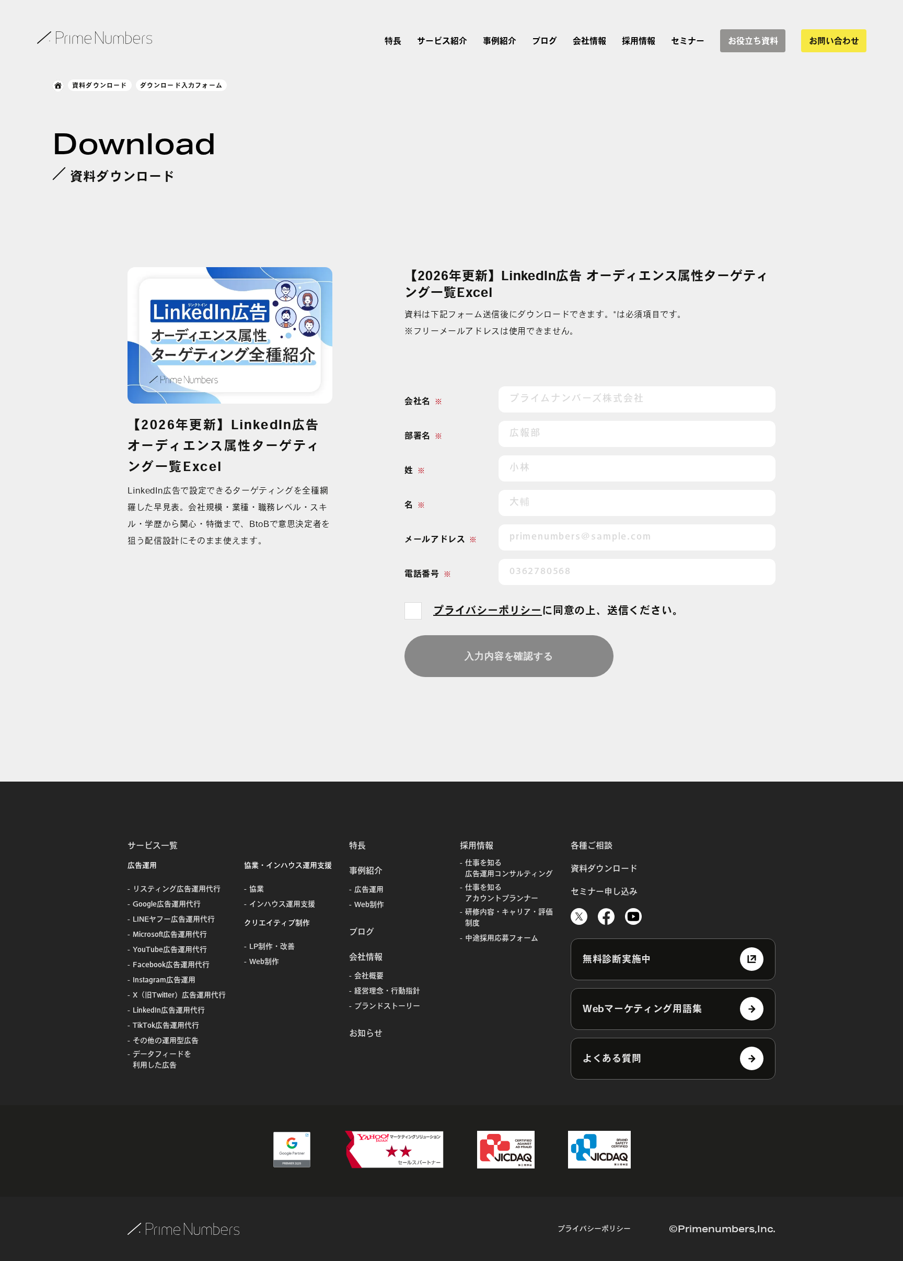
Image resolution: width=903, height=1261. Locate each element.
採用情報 (638, 41)
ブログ (544, 41)
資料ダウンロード (100, 85)
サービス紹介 (442, 41)
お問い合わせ (834, 41)
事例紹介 (499, 41)
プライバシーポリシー (487, 610)
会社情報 (589, 41)
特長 (393, 41)
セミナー (687, 41)
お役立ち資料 (753, 41)
